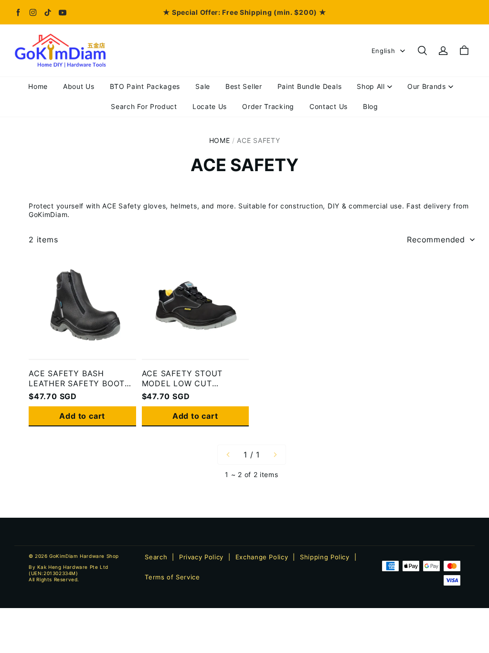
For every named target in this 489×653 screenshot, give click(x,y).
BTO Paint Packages (145, 86)
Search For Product (144, 106)
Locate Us (209, 106)
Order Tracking (268, 106)
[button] (422, 50)
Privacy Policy (201, 557)
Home (38, 86)
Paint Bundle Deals (309, 86)
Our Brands (426, 86)
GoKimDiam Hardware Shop (84, 556)
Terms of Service (172, 577)
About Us (79, 86)
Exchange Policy (261, 557)
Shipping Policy (325, 557)
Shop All (371, 86)
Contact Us (328, 106)
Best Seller (243, 86)
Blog (370, 106)
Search (156, 557)
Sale (202, 86)
